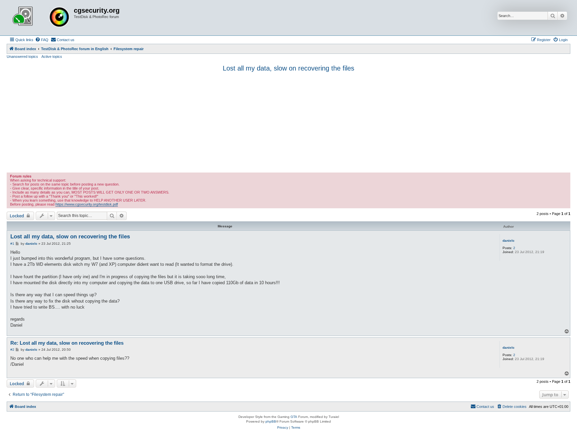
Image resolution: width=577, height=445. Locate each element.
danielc (509, 240)
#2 (12, 349)
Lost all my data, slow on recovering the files (288, 68)
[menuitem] (41, 40)
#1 (12, 243)
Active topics (51, 56)
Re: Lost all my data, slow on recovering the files (67, 343)
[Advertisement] (288, 122)
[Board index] (41, 18)
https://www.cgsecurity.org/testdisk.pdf (86, 204)
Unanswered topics (22, 56)
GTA (294, 417)
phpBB (270, 421)
